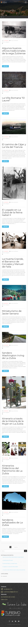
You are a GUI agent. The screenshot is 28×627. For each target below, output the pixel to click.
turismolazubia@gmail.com (11, 591)
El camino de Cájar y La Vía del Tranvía (10, 563)
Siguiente (16, 547)
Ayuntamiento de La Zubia (8, 597)
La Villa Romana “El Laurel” (8, 560)
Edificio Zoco (4, 599)
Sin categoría (6, 42)
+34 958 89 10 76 (8, 589)
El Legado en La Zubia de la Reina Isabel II (10, 566)
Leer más (5, 66)
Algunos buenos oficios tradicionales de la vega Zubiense (13, 557)
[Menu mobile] (26, 3)
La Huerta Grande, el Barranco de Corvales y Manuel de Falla (14, 569)
